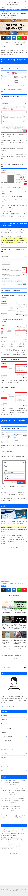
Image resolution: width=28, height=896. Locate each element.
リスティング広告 (15, 846)
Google (10, 831)
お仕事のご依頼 (17, 889)
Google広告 (3, 7)
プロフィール (25, 7)
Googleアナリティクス (7, 749)
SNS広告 (4, 585)
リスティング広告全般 (7, 736)
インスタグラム (6, 837)
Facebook (12, 583)
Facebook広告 (9, 7)
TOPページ (5, 887)
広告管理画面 (4, 583)
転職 (2, 770)
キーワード (11, 841)
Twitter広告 (4, 732)
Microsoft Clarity (6, 833)
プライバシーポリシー (13, 890)
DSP (3, 829)
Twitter (4, 835)
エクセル (4, 839)
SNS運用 (21, 833)
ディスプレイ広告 (15, 844)
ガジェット (19, 839)
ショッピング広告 (21, 841)
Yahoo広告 (4, 719)
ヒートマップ (4, 753)
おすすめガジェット (6, 762)
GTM (15, 831)
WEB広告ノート (14, 2)
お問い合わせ (23, 889)
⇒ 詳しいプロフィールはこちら (9, 706)
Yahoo (10, 835)
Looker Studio (4, 745)
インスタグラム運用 (6, 740)
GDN (3, 831)
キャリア (4, 841)
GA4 (21, 829)
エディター (11, 839)
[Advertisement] (14, 562)
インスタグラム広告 (17, 7)
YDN (15, 835)
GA (16, 829)
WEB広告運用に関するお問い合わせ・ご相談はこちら (14, 9)
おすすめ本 (4, 757)
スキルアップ (4, 766)
